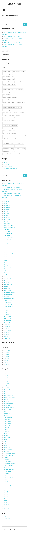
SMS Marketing (7, 302)
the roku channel (22, 135)
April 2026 (6, 359)
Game (5, 263)
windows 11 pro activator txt (8, 153)
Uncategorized (7, 320)
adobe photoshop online (7, 110)
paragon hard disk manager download (10, 123)
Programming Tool (8, 294)
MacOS (5, 275)
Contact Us (6, 164)
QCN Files (6, 296)
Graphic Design (7, 267)
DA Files (6, 221)
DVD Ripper (7, 243)
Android (6, 211)
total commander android (8, 143)
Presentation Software (9, 292)
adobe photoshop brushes (8, 89)
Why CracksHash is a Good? (10, 168)
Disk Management (8, 233)
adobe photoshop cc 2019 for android (10, 92)
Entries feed (7, 518)
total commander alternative (8, 141)
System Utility (7, 314)
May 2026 (6, 357)
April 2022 (6, 363)
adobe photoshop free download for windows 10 (12, 107)
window (6, 336)
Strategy (6, 310)
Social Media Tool (8, 304)
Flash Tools (6, 259)
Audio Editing (7, 217)
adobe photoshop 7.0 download (19, 71)
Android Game (7, 213)
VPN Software (7, 330)
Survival (6, 312)
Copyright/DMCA (8, 166)
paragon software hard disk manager (10, 135)
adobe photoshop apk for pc (8, 79)
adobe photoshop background (9, 87)
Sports (5, 308)
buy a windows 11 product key (18, 112)
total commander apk (19, 143)
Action (5, 203)
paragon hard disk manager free (9, 130)
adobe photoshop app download (9, 84)
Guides (5, 269)
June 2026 (6, 355)
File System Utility (8, 253)
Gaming (6, 265)
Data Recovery (7, 223)
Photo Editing (7, 289)
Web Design (7, 334)
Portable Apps (7, 291)
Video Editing (7, 324)
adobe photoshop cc (19, 89)
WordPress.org (7, 522)
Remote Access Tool (9, 298)
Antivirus (6, 215)
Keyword (5, 115)
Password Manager (8, 285)
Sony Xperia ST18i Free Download (12, 36)
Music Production (8, 279)
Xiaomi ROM (7, 338)
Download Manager (8, 237)
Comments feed (8, 520)
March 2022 (7, 365)
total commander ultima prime (9, 151)
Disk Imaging (7, 231)
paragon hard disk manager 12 (14, 115)
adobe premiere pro (7, 112)
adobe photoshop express (20, 102)
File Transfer (7, 255)
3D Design (6, 201)
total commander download (8, 146)
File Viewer (6, 257)
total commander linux (20, 146)
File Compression (8, 247)
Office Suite (7, 281)
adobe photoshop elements (8, 102)
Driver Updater (7, 239)
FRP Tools (6, 261)
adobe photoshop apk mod (8, 81)
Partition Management (9, 283)
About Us (6, 162)
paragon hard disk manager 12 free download (12, 117)
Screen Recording (8, 300)
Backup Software (8, 219)
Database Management (9, 227)
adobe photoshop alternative (8, 76)
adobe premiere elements (19, 110)
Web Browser (7, 332)
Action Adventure (8, 205)
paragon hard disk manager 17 (9, 120)
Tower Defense (7, 318)
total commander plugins (8, 148)
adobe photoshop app (19, 81)
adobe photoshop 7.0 (7, 71)
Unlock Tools (7, 322)
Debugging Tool (7, 229)
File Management (8, 249)
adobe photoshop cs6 (7, 94)
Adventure (6, 209)
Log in (5, 516)
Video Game (7, 326)
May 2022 (6, 361)
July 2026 (6, 353)
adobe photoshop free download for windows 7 (12, 105)
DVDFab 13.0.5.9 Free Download (12, 42)
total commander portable (20, 148)
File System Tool (8, 251)
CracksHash (14, 3)
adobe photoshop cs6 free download (10, 97)
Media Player (7, 277)
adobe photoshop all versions (8, 74)
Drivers (5, 241)
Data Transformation (9, 225)
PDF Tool (6, 287)
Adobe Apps (7, 207)
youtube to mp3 (19, 153)
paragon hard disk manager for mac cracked (11, 128)
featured (6, 245)
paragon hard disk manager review (9, 133)
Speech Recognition (8, 306)
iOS (5, 273)
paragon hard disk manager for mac (10, 125)
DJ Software (7, 235)
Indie (5, 271)
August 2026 (7, 351)
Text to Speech (7, 316)
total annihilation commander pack (9, 138)
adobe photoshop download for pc (9, 99)
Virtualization (7, 328)
